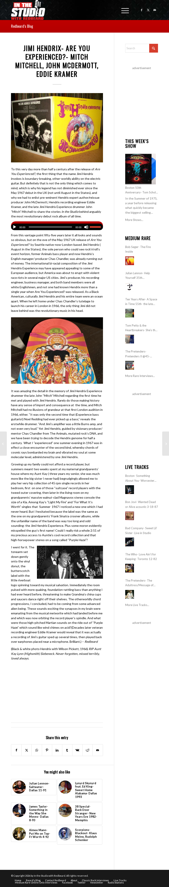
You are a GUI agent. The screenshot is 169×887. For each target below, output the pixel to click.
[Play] (14, 227)
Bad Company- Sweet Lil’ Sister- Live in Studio (141, 530)
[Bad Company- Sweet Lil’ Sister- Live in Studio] (129, 542)
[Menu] (123, 10)
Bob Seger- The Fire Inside (138, 249)
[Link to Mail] (154, 10)
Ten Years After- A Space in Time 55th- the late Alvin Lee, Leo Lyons (141, 302)
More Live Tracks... (137, 605)
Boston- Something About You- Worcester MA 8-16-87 (139, 478)
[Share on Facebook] (16, 750)
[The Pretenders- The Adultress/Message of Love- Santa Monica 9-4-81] (129, 594)
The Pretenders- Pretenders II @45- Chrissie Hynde (137, 354)
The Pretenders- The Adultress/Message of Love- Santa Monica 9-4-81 (141, 583)
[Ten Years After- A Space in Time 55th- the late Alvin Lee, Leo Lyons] (129, 313)
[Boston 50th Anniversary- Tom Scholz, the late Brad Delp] (140, 169)
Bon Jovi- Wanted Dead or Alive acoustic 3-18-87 (141, 504)
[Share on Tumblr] (67, 750)
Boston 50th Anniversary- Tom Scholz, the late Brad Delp (141, 190)
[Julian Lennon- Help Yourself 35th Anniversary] (129, 287)
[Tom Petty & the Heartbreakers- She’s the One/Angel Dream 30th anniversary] (129, 339)
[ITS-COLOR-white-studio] (28, 10)
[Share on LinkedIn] (57, 750)
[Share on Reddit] (87, 750)
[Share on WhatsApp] (37, 750)
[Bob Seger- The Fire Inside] (129, 260)
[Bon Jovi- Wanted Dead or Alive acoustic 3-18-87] (129, 515)
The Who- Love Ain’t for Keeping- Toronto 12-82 (141, 557)
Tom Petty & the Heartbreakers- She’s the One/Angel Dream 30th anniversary (141, 328)
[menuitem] (123, 10)
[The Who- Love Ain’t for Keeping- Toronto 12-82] (129, 568)
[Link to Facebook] (141, 10)
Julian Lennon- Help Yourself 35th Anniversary (137, 275)
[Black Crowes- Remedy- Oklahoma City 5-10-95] (165, 444)
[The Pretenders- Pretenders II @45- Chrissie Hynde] (129, 365)
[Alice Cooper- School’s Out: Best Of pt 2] (3, 444)
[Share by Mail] (98, 750)
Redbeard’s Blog (22, 26)
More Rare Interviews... (140, 376)
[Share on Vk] (77, 750)
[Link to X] (148, 10)
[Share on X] (26, 750)
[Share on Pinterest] (47, 750)
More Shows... (134, 220)
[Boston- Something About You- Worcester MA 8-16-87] (129, 489)
